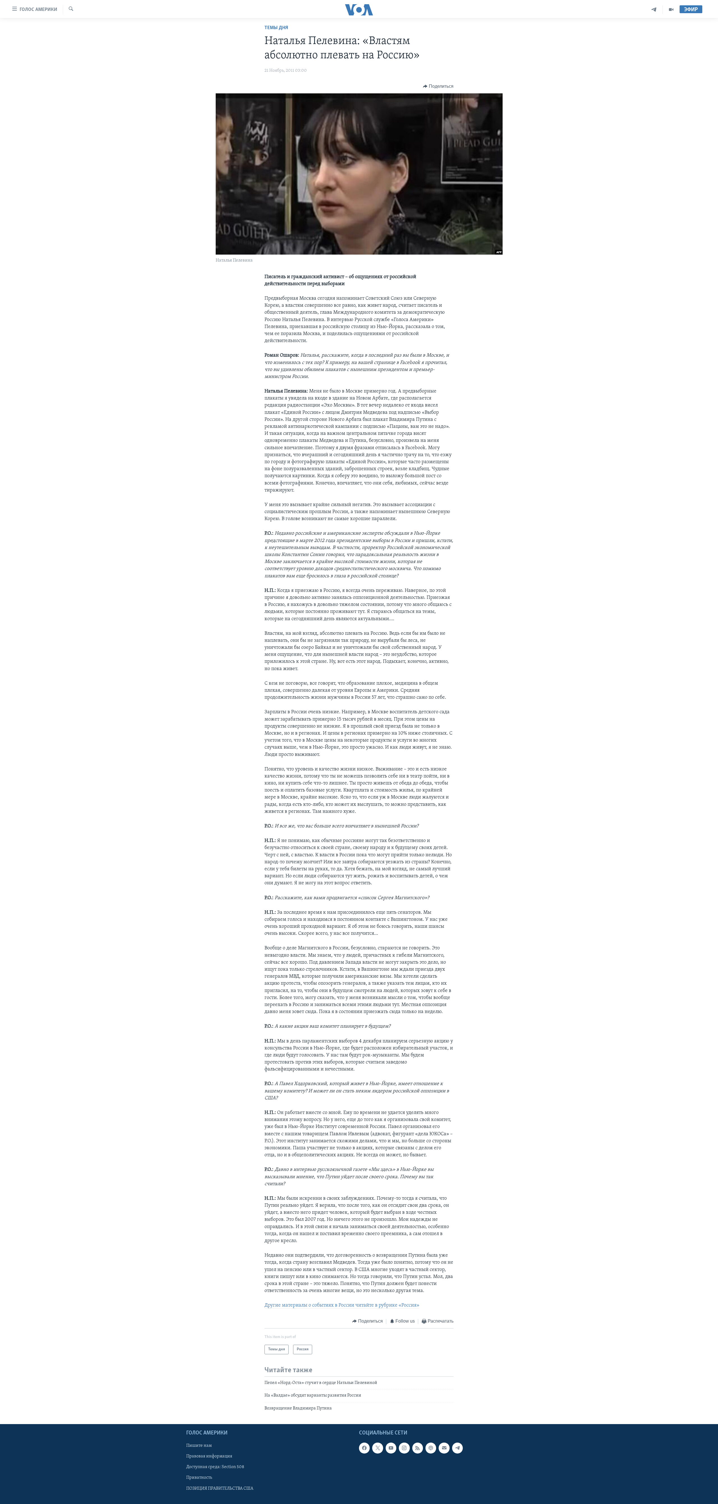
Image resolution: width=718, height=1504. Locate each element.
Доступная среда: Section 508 (215, 1467)
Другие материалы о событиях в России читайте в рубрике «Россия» (341, 1305)
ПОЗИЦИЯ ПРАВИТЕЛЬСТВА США (219, 1488)
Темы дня (276, 28)
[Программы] (671, 9)
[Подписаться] (444, 1448)
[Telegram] (654, 9)
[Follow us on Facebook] (364, 1448)
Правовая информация (209, 1456)
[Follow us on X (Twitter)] (377, 1448)
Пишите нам (199, 1445)
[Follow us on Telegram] (457, 1448)
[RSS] (417, 1448)
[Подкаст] (430, 1448)
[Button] (438, 86)
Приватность (199, 1478)
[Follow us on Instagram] (404, 1448)
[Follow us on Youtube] (391, 1448)
